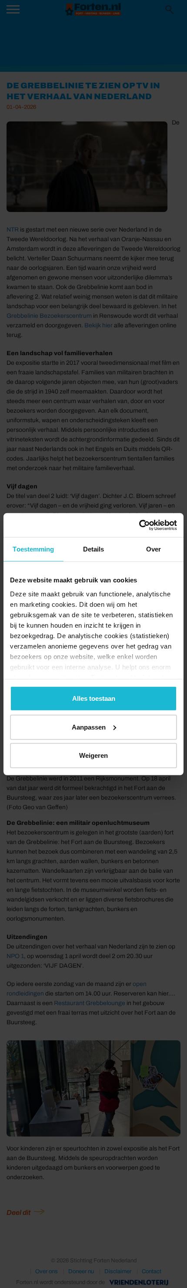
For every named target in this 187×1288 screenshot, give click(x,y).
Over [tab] (153, 549)
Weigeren (93, 755)
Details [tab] (93, 549)
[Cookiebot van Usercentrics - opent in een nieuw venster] (139, 525)
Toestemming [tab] (33, 549)
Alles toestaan (93, 698)
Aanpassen (89, 726)
